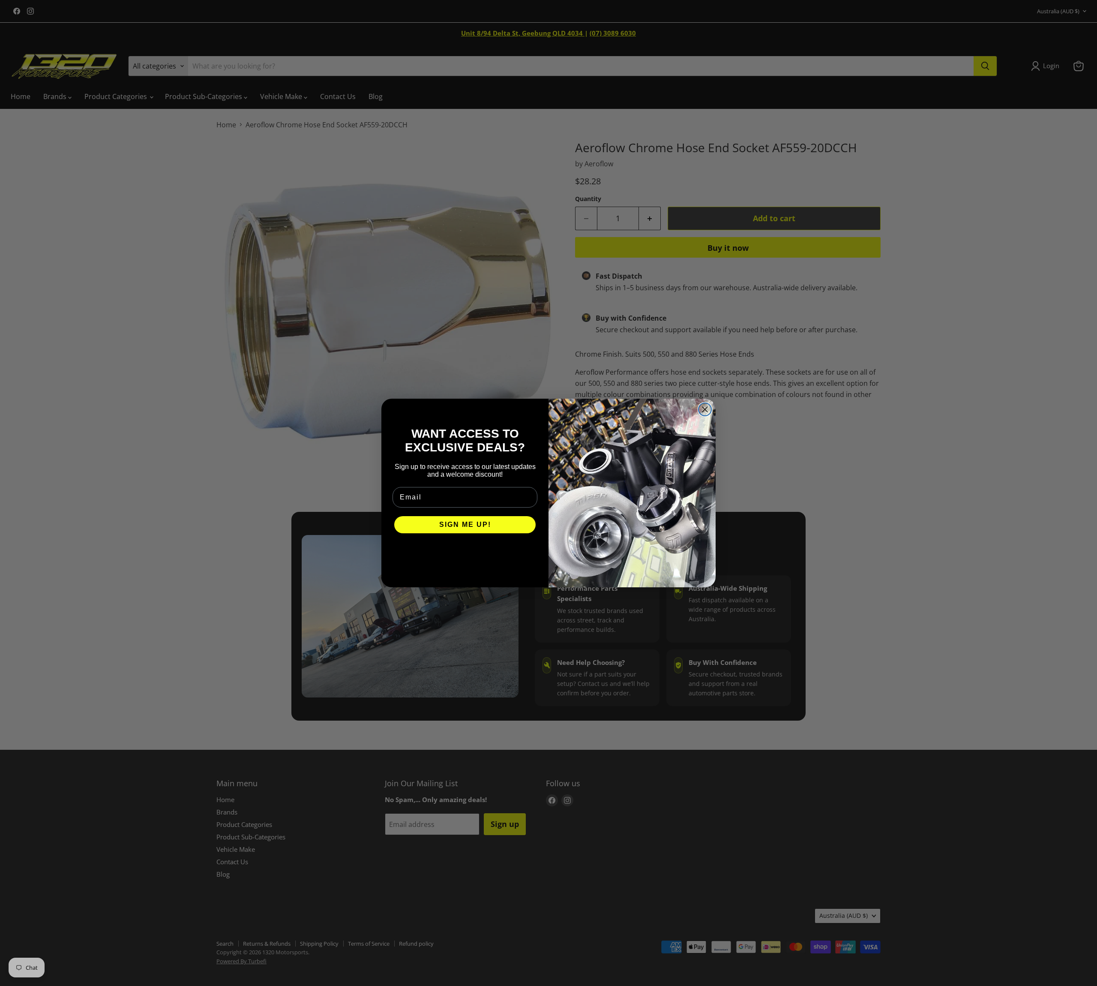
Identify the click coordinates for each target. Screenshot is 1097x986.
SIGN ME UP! (465, 524)
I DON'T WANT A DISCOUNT (465, 550)
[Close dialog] (704, 409)
